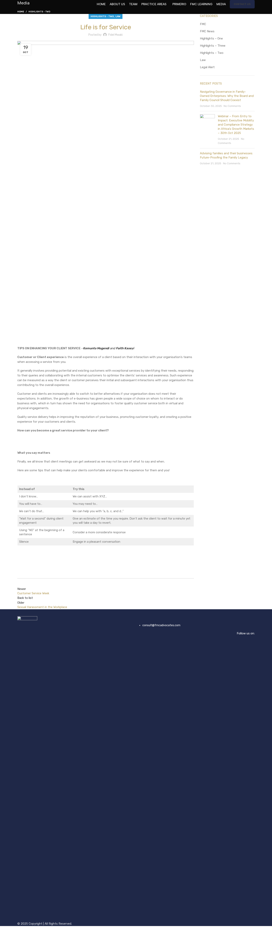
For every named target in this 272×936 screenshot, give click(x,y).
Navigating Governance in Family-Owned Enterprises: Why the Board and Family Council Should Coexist (227, 96)
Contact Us (242, 4)
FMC (203, 24)
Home (20, 11)
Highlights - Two (39, 11)
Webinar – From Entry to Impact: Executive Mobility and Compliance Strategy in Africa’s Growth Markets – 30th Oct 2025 (236, 124)
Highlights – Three (212, 45)
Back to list (25, 598)
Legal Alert (207, 67)
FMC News (207, 31)
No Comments (232, 105)
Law (117, 16)
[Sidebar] (5, 931)
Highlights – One (211, 38)
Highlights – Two (211, 53)
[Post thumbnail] (207, 129)
